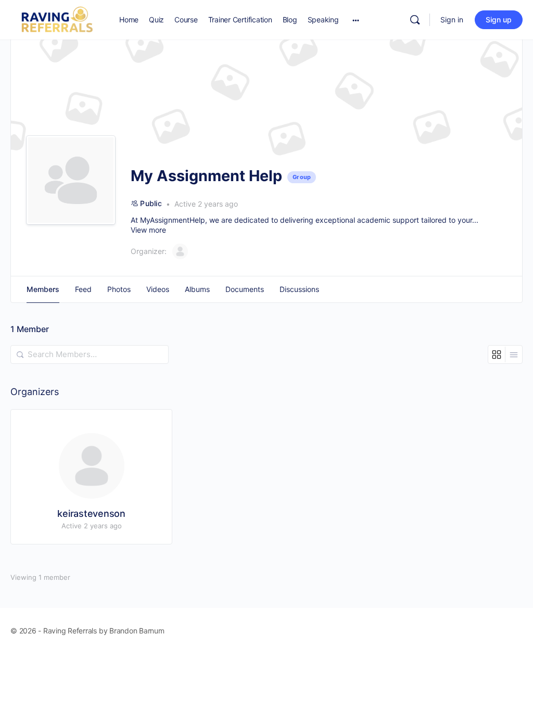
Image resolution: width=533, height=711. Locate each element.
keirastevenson (91, 513)
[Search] (414, 20)
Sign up (499, 19)
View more (148, 229)
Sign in (451, 19)
